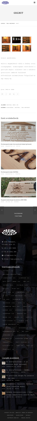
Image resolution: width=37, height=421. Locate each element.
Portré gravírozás (11, 324)
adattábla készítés (12, 274)
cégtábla (8, 285)
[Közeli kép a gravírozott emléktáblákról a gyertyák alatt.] (26, 40)
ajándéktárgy (9, 278)
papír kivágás (9, 320)
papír (29, 317)
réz (25, 331)
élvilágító (8, 345)
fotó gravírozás (19, 295)
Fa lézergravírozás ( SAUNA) (17, 370)
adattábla (8, 270)
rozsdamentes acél (11, 331)
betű (6, 281)
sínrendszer (23, 335)
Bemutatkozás (10, 415)
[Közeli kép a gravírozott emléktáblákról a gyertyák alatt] (6, 48)
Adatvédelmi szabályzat (13, 417)
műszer (7, 317)
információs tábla (11, 306)
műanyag (22, 313)
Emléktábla (17, 107)
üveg (30, 345)
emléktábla (23, 292)
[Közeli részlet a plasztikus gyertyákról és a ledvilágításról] (16, 40)
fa (5, 295)
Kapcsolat (28, 415)
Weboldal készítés (25, 417)
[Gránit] (2, 94)
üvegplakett (8, 349)
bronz (16, 281)
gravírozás (9, 303)
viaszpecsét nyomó (23, 338)
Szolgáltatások (19, 415)
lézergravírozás (23, 310)
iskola (27, 306)
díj (6, 288)
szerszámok (8, 335)
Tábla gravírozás (25, 107)
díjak (16, 288)
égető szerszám (23, 342)
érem (20, 345)
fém (6, 299)
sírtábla (7, 338)
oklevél (18, 317)
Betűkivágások (10, 107)
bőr (26, 281)
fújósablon (18, 299)
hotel (21, 303)
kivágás (7, 310)
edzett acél (8, 292)
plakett (23, 320)
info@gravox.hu (10, 255)
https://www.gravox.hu (13, 259)
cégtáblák (22, 285)
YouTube (18, 216)
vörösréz (8, 342)
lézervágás (8, 313)
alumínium (24, 278)
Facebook (18, 213)
